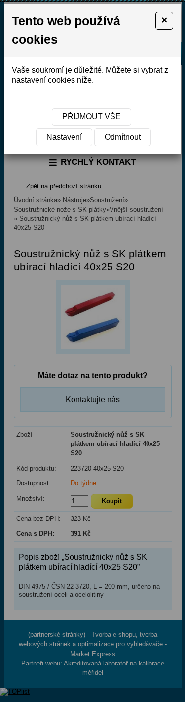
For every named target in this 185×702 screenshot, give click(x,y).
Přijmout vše (91, 116)
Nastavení (64, 137)
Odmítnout (123, 137)
